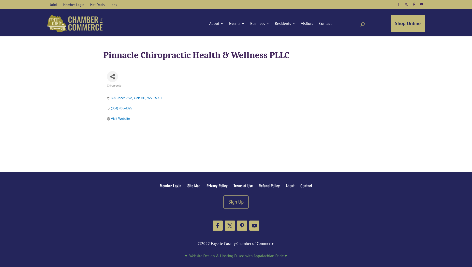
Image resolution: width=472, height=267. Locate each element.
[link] (53, 4)
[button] (398, 4)
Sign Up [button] (236, 202)
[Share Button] (112, 76)
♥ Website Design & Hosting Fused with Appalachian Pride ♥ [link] (236, 255)
